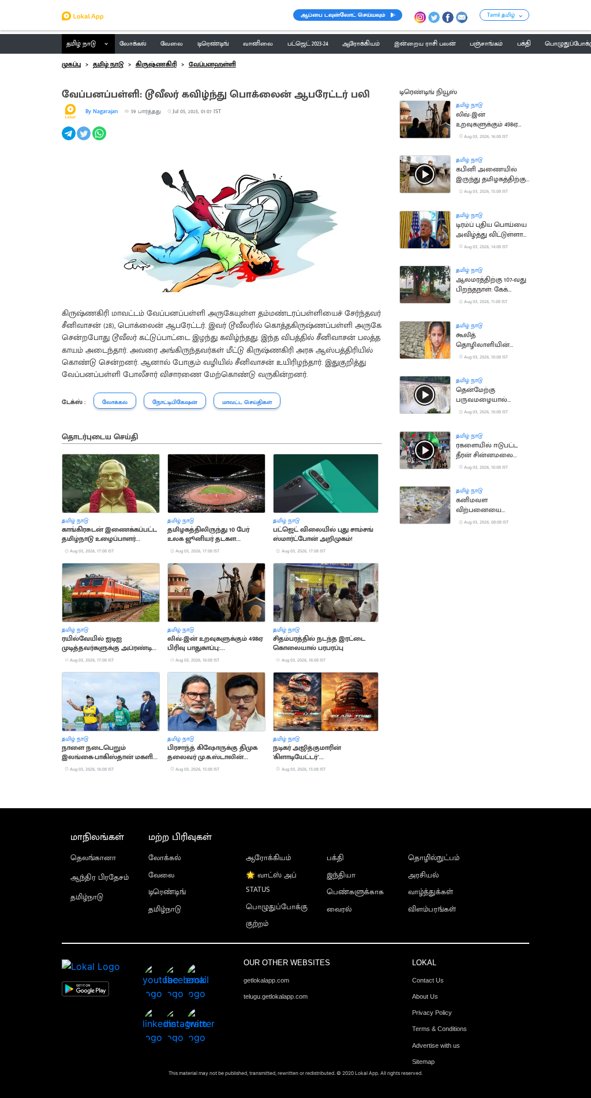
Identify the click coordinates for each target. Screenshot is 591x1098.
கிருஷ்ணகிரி (156, 64)
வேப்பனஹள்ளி (212, 64)
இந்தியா (341, 875)
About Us (425, 996)
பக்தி (335, 858)
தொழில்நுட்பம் (433, 858)
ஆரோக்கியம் (268, 858)
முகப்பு (71, 64)
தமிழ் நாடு (81, 44)
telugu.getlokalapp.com (276, 996)
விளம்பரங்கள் (432, 909)
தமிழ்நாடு (86, 897)
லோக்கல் (164, 858)
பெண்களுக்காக (355, 892)
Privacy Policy (432, 1012)
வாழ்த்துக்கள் (430, 892)
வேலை (161, 875)
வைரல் (339, 909)
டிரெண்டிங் (167, 892)
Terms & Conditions (439, 1028)
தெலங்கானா (93, 858)
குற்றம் (257, 924)
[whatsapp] (100, 139)
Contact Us (428, 980)
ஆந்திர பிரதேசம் (99, 878)
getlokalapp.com (266, 980)
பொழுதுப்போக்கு (277, 907)
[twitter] (84, 139)
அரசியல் (423, 875)
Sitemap (423, 1061)
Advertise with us (436, 1045)
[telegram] (69, 139)
